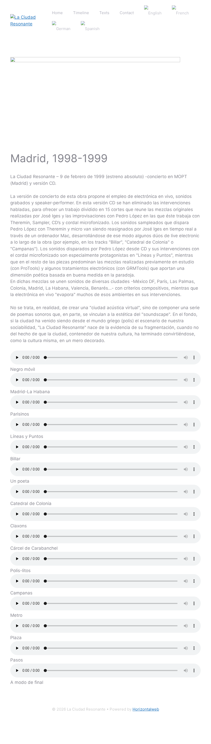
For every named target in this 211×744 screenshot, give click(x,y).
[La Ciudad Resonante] (28, 20)
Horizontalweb (146, 709)
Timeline (81, 12)
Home (57, 12)
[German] (61, 28)
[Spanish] (90, 28)
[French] (180, 13)
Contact (127, 12)
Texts (104, 12)
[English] (153, 13)
